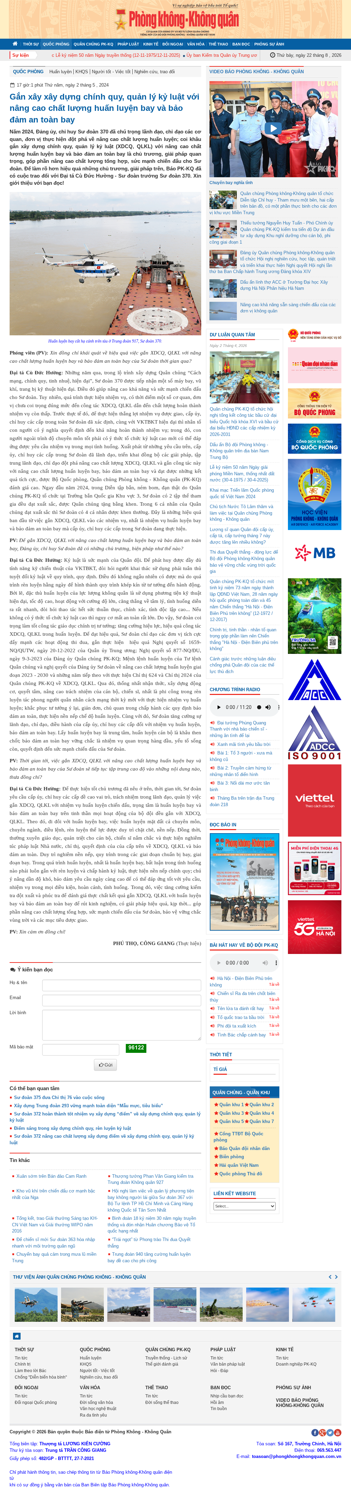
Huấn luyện (60, 71)
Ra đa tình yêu (93, 1415)
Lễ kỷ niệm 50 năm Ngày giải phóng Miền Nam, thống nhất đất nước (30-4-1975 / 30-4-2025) (242, 473)
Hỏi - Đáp (219, 1370)
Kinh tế (150, 44)
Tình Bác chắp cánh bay (241, 1034)
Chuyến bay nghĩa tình (231, 182)
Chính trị (23, 1364)
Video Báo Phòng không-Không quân (300, 1403)
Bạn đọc (241, 44)
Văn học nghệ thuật (98, 1408)
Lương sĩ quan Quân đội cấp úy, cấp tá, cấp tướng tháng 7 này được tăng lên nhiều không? (242, 536)
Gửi (108, 1065)
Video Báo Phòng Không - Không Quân (256, 71)
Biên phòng (231, 1156)
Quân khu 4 (262, 1113)
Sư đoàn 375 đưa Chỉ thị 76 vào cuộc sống (59, 1097)
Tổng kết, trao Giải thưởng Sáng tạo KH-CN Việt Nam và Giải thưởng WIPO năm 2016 (55, 1225)
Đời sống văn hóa (96, 1402)
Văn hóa (196, 44)
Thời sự (31, 44)
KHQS (81, 71)
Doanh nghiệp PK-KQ (296, 1364)
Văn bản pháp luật (227, 1364)
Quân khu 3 (231, 1113)
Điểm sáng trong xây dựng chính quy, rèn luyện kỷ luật (72, 1128)
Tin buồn (218, 1408)
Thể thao (218, 44)
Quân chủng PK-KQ (93, 44)
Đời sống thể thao (162, 1402)
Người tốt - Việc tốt (111, 71)
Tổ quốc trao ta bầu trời (240, 1017)
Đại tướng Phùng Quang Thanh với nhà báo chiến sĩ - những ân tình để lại (238, 729)
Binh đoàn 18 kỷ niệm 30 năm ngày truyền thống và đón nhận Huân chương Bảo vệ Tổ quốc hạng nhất (152, 1225)
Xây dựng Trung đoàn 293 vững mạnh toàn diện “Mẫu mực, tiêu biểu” (88, 1105)
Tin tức (21, 1358)
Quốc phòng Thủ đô (240, 1173)
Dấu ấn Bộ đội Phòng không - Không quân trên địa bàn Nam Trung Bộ (239, 451)
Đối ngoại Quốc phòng (36, 1402)
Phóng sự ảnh (269, 44)
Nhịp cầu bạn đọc (226, 1396)
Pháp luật (128, 44)
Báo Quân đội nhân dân (244, 1148)
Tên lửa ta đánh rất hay (240, 1008)
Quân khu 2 (262, 1104)
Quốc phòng (56, 44)
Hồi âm (217, 1402)
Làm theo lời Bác (30, 1370)
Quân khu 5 (231, 1121)
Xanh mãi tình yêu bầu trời (243, 744)
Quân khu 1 (231, 1104)
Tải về (274, 984)
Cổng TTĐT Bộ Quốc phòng (238, 1137)
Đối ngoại (172, 44)
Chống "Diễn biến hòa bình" (41, 1377)
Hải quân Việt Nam (239, 1165)
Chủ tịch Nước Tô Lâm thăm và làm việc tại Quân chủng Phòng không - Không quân (241, 513)
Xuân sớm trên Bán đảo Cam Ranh (51, 1176)
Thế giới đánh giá (161, 1364)
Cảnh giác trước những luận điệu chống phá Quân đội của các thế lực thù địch (243, 665)
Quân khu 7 (262, 1121)
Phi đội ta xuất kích (236, 1026)
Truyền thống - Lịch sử (166, 1358)
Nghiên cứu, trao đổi (154, 71)
